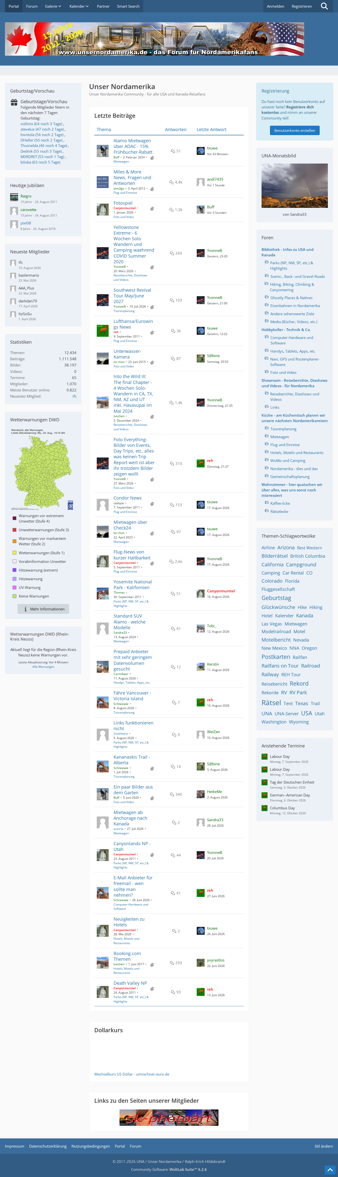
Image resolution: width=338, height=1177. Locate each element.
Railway (270, 674)
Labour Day (280, 756)
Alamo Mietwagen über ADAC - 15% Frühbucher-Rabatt (133, 146)
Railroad (310, 665)
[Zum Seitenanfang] (330, 1170)
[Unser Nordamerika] (169, 39)
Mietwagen (121, 161)
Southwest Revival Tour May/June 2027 (132, 295)
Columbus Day (282, 807)
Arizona (286, 547)
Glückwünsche (278, 607)
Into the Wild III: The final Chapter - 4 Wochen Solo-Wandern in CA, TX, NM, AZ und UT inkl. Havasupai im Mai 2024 (133, 393)
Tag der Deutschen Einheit (292, 782)
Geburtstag (276, 598)
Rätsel (271, 702)
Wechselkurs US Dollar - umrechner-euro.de (131, 1074)
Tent (288, 703)
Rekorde (270, 693)
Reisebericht (274, 684)
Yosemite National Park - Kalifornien (133, 584)
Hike (302, 607)
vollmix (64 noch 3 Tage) (41, 123)
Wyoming (299, 722)
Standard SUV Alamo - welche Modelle (129, 621)
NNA (294, 648)
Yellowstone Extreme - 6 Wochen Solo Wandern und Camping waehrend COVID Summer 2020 (134, 244)
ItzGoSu (25, 313)
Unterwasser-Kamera (127, 354)
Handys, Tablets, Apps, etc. (132, 682)
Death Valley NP (130, 983)
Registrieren (302, 6)
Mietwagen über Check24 (130, 525)
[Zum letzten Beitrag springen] (201, 151)
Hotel (267, 616)
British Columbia (307, 556)
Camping (271, 573)
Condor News (128, 498)
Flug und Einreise (125, 193)
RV (284, 692)
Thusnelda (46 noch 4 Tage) (44, 145)
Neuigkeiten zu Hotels (129, 922)
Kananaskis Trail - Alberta (132, 760)
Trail (315, 703)
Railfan (300, 657)
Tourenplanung (124, 311)
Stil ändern (324, 1146)
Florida (292, 581)
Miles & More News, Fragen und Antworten (132, 177)
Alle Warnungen (43, 667)
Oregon (309, 648)
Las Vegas (272, 624)
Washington (274, 722)
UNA (267, 713)
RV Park (298, 692)
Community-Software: (169, 1169)
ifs (21, 262)
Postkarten (276, 657)
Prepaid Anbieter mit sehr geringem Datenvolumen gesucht (133, 660)
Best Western (309, 548)
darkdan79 (28, 300)
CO (309, 573)
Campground (301, 564)
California (273, 564)
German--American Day (290, 795)
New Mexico (274, 648)
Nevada (301, 640)
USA (306, 713)
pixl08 (26, 222)
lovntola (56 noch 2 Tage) (42, 134)
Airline (268, 548)
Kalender (284, 616)
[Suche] (324, 6)
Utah (320, 714)
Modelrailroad (276, 631)
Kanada (304, 615)
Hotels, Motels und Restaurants (126, 941)
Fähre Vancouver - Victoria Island (132, 695)
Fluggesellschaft (278, 589)
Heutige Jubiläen (27, 185)
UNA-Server (287, 714)
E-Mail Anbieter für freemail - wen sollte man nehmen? (133, 886)
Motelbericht (276, 639)
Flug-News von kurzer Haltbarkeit (132, 554)
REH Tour (291, 674)
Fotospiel (123, 203)
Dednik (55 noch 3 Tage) (41, 151)
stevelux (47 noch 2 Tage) (42, 129)
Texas (301, 703)
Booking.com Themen (127, 956)
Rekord (299, 683)
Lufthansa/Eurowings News (133, 324)
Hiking (315, 607)
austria (118, 829)
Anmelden (275, 6)
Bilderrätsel (275, 555)
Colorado (272, 580)
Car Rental (293, 573)
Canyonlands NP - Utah (132, 846)
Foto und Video (124, 217)
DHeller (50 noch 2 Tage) (41, 140)
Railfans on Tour (280, 665)
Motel (299, 631)
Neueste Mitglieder (30, 252)
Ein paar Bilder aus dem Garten (133, 789)
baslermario (29, 275)
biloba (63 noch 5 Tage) (40, 162)
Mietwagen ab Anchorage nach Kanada (130, 818)
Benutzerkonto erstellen (294, 130)
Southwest (121, 733)
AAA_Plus (26, 288)
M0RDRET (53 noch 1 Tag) (42, 156)
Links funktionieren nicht (133, 725)
